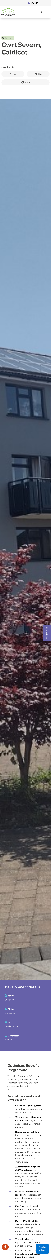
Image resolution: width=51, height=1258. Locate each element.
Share (27, 82)
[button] (42, 1249)
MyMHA (34, 3)
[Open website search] (41, 12)
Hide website (47, 633)
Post (14, 74)
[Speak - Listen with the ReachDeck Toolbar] (5, 1247)
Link (40, 74)
